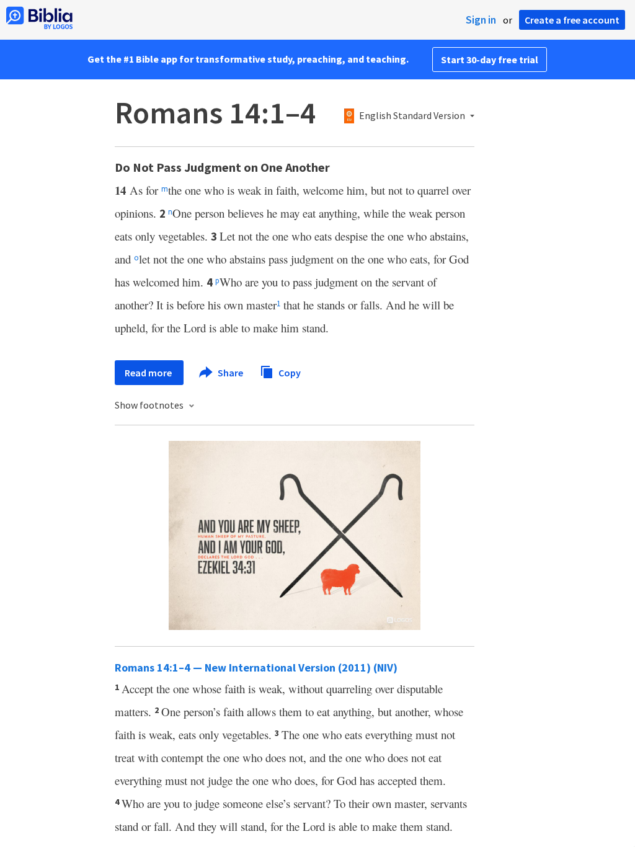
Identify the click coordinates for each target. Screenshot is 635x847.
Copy (289, 372)
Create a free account (572, 20)
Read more (149, 372)
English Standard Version (412, 116)
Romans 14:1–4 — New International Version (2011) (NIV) (256, 667)
